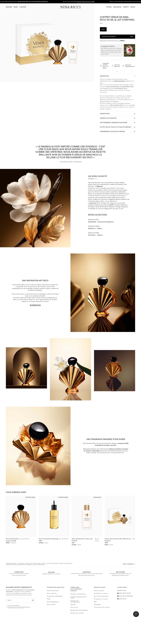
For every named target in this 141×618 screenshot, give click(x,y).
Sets (44, 563)
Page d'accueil (11, 563)
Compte (126, 7)
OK (33, 600)
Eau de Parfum (52, 563)
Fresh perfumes (65, 563)
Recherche (117, 7)
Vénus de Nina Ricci (33, 563)
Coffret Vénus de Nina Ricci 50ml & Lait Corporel (25, 564)
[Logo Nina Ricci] (70, 7)
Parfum (21, 563)
